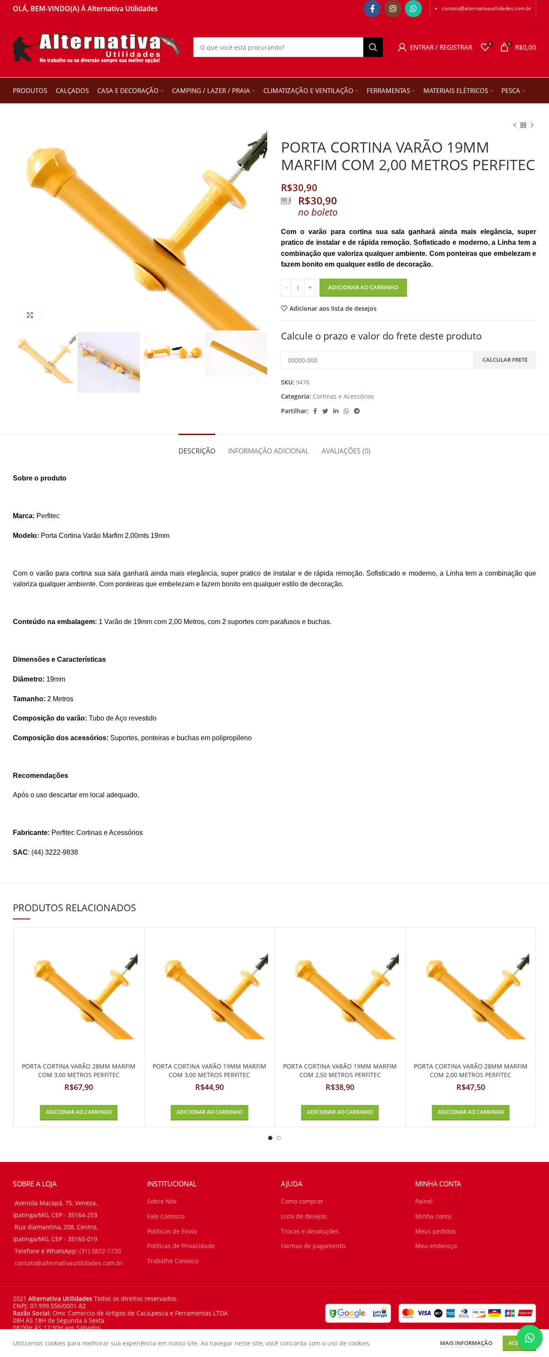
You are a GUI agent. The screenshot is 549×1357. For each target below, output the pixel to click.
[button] (79, 1112)
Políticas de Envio (172, 1231)
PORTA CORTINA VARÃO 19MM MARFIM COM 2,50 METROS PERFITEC (340, 1070)
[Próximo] (532, 125)
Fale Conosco (165, 1216)
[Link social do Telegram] (356, 411)
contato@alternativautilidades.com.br (486, 8)
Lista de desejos (304, 1216)
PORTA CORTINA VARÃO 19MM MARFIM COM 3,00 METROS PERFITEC (209, 1070)
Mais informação (466, 1342)
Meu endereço (436, 1246)
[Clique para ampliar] (30, 315)
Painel (424, 1201)
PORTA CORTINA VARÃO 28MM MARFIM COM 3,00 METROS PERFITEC (79, 1070)
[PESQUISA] (373, 47)
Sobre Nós (162, 1201)
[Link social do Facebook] (372, 8)
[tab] (196, 447)
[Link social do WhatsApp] (413, 8)
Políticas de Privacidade (181, 1246)
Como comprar (302, 1201)
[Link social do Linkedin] (336, 411)
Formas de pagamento (313, 1246)
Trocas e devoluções (310, 1231)
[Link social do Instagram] (392, 8)
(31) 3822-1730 (100, 1251)
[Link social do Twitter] (325, 411)
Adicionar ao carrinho (363, 287)
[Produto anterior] (514, 125)
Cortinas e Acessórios (343, 396)
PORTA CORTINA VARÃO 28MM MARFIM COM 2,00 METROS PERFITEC (471, 1070)
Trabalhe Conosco (173, 1261)
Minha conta (433, 1216)
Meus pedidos (435, 1231)
